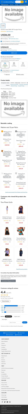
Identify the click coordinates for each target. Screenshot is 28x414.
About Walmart (4, 341)
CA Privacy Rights (5, 386)
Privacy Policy (4, 384)
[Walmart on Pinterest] (10, 402)
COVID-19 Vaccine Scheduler (7, 368)
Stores (2, 357)
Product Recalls (4, 376)
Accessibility (4, 374)
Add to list (8, 74)
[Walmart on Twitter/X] (5, 402)
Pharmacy (3, 370)
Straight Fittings (21, 85)
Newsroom (3, 345)
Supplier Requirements (6, 351)
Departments (5, 4)
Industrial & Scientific (14, 84)
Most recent (8, 316)
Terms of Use (4, 382)
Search (24, 322)
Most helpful (4, 319)
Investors (3, 347)
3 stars (2, 308)
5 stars (2, 305)
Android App (4, 397)
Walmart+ (3, 361)
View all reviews (5, 301)
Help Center (22, 332)
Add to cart (14, 53)
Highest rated (17, 316)
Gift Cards (3, 363)
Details (11, 71)
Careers (3, 343)
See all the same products (21, 269)
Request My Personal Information (8, 388)
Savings (16, 4)
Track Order (10, 334)
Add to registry (21, 74)
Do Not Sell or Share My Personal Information (10, 390)
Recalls (2, 372)
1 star (3, 312)
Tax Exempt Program (5, 378)
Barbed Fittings (14, 85)
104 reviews (10, 31)
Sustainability (4, 349)
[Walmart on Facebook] (2, 402)
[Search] (22, 2)
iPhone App (3, 395)
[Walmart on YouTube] (7, 402)
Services (11, 4)
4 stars (2, 307)
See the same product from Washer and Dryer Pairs (16, 192)
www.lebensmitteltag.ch (15, 41)
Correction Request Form (8, 281)
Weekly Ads (19, 334)
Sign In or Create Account (10, 332)
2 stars (2, 310)
